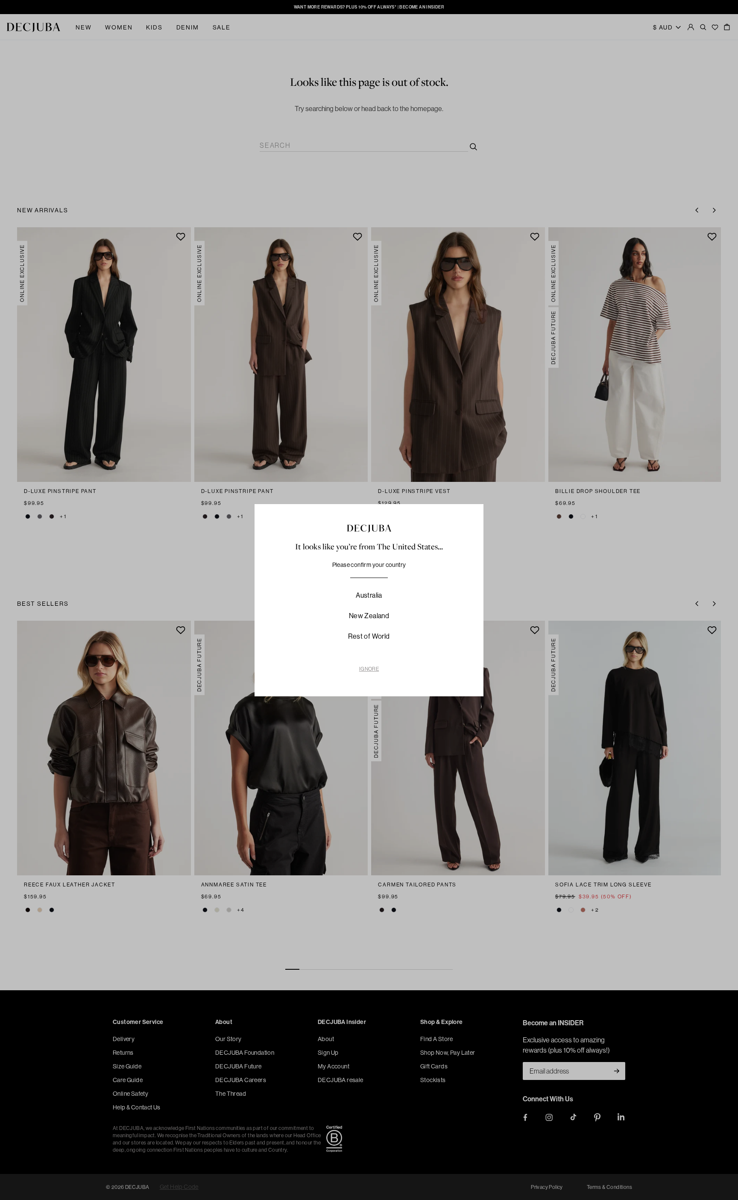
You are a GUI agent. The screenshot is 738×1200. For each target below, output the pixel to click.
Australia (369, 595)
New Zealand (369, 615)
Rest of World (369, 636)
